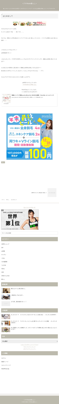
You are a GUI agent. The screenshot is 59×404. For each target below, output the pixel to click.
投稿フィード (4, 361)
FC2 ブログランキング (29, 346)
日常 (2, 272)
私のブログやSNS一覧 (29, 207)
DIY (2, 247)
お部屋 (3, 251)
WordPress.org (5, 368)
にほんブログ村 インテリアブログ (29, 344)
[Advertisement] (29, 175)
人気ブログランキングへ (29, 349)
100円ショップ (5, 244)
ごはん (3, 258)
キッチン (3, 254)
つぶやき (3, 265)
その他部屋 (4, 261)
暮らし (3, 162)
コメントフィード (6, 365)
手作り (3, 268)
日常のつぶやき (5, 275)
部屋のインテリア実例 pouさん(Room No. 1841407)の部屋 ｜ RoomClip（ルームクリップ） (33, 95)
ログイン (3, 358)
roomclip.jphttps (6, 103)
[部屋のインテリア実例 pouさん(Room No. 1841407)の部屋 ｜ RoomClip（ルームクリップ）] (6, 98)
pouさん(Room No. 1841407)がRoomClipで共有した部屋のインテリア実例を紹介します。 (28, 97)
